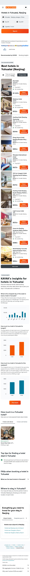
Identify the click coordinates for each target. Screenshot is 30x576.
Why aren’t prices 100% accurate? (12, 571)
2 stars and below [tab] (22, 422)
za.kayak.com (7, 545)
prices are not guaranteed (8, 560)
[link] (15, 403)
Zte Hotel (16, 81)
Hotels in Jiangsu (18, 546)
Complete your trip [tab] (19, 518)
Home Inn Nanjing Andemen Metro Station (20, 229)
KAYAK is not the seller (8, 565)
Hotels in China (9, 546)
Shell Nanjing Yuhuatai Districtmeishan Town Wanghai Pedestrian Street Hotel (20, 250)
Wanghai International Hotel (19, 156)
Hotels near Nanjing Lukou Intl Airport (14, 528)
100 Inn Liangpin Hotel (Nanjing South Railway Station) (20, 174)
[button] (3, 7)
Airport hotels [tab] (7, 518)
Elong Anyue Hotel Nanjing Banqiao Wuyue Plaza (20, 138)
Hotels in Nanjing (10, 548)
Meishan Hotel (17, 99)
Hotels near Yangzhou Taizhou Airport (14, 532)
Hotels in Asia (20, 545)
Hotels (13, 545)
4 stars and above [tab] (8, 422)
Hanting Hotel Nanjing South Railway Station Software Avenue (20, 192)
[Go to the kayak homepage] (11, 7)
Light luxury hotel (18, 211)
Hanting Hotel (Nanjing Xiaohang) (20, 118)
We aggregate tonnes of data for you (13, 568)
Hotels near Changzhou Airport (12, 530)
